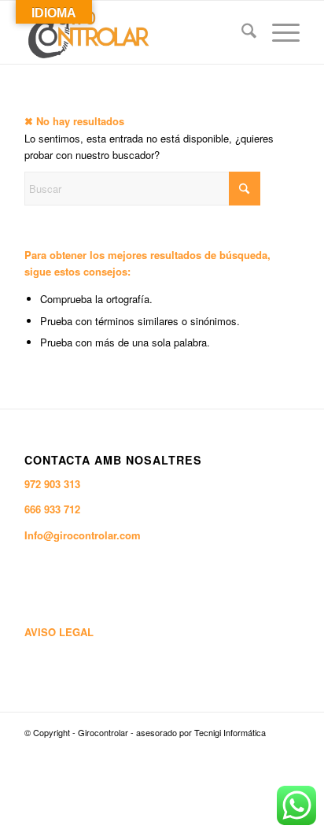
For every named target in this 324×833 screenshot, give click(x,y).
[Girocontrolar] (134, 32)
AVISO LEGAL (59, 631)
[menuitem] (241, 32)
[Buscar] (241, 32)
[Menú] (278, 32)
